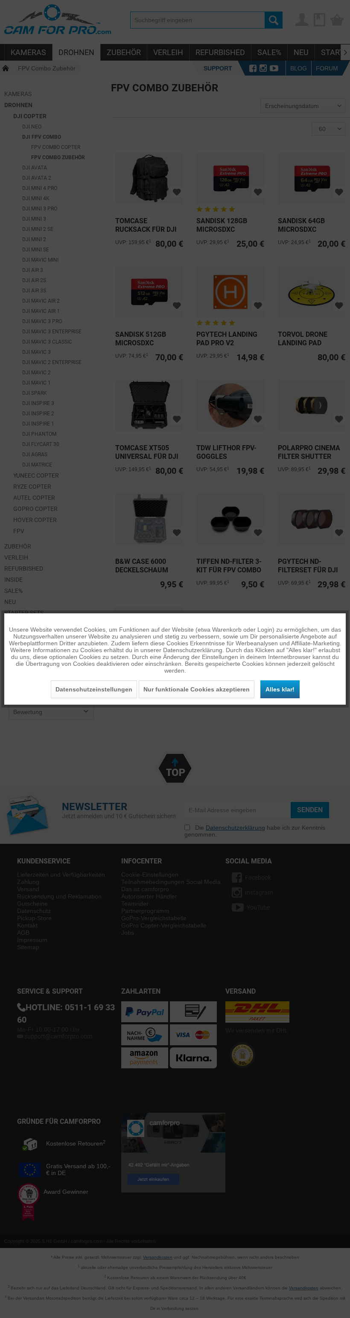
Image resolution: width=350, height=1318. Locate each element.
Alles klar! (280, 689)
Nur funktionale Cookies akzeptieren (196, 689)
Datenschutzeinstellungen (93, 689)
